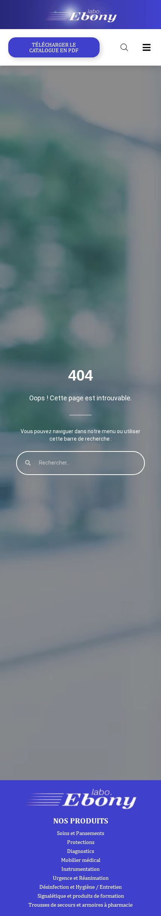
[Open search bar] (124, 47)
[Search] (28, 463)
